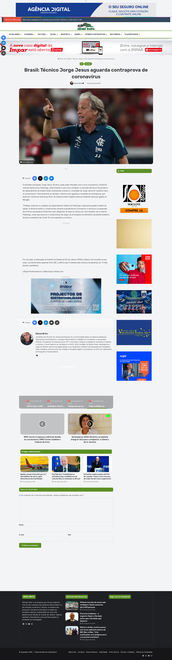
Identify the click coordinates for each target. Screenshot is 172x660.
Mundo (78, 34)
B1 (65, 59)
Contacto (81, 652)
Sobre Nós (72, 652)
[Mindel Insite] (86, 26)
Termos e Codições (128, 652)
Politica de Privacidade (144, 652)
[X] (26, 624)
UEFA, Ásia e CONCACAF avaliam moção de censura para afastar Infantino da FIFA (66, 388)
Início (61, 59)
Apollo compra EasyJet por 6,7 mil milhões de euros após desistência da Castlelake (33, 476)
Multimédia (115, 34)
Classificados (131, 34)
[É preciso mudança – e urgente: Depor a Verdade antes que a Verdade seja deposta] (71, 616)
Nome (21, 525)
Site (69, 535)
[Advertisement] (66, 241)
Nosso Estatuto (91, 652)
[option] (66, 385)
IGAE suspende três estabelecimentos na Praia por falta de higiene (47, 20)
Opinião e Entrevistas (95, 34)
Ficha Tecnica (114, 652)
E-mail (21, 535)
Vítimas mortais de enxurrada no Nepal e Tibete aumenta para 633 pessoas (93, 604)
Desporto (65, 34)
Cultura (41, 34)
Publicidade (103, 652)
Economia (28, 34)
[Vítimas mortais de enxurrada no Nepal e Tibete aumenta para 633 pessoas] (71, 605)
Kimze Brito (78, 83)
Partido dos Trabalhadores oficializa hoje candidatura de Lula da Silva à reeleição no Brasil (66, 476)
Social (53, 34)
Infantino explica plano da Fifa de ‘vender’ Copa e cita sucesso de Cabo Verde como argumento (97, 476)
